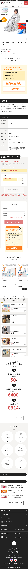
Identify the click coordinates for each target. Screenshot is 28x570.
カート (21, 3)
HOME (2, 6)
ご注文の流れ (6, 533)
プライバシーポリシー (8, 563)
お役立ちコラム (6, 525)
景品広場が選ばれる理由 (8, 521)
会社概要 (5, 537)
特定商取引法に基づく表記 (19, 563)
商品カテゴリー (7, 510)
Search (19, 3)
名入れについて (6, 514)
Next (27, 21)
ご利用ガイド (23, 198)
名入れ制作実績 (6, 518)
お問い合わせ (18, 194)
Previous (1, 21)
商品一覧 (6, 6)
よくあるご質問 (20, 529)
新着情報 (5, 529)
